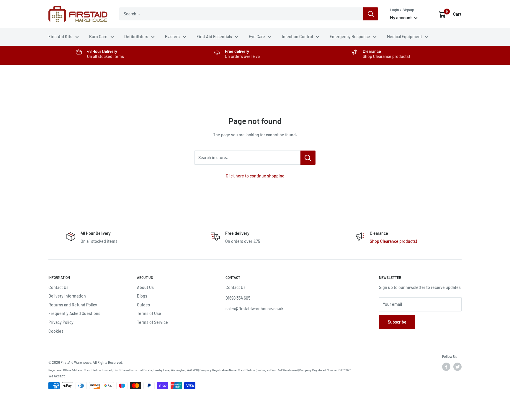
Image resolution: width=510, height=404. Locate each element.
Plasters (172, 36)
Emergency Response (350, 36)
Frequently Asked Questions (74, 313)
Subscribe (397, 321)
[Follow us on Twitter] (457, 367)
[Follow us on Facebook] (446, 367)
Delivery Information (67, 295)
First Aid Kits (60, 36)
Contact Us (58, 287)
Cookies (55, 331)
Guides (143, 304)
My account (401, 17)
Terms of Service (152, 322)
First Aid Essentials (214, 36)
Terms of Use (149, 313)
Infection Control (297, 36)
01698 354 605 (237, 297)
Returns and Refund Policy (72, 304)
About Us (145, 287)
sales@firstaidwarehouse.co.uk (254, 308)
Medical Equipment (404, 36)
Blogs (142, 295)
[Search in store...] (308, 158)
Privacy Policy (60, 322)
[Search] (370, 13)
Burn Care (98, 36)
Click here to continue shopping (255, 175)
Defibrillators (136, 36)
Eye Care (257, 36)
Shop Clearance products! (386, 56)
